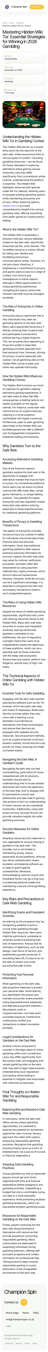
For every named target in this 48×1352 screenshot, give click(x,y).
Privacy (19, 1343)
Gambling (20, 23)
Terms (27, 1343)
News (11, 23)
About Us (9, 1343)
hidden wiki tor (11, 205)
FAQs (36, 1312)
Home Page (12, 1312)
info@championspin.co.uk (20, 1319)
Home (5, 23)
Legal (34, 1343)
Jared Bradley (10, 59)
